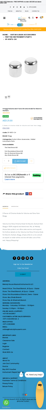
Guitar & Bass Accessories (23, 35)
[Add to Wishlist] (31, 161)
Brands (5, 337)
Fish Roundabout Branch (13, 151)
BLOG (26, 11)
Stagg (10, 136)
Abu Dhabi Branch (11, 155)
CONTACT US (35, 11)
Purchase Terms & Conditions (14, 380)
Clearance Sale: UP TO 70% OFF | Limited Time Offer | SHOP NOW (22, 29)
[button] (41, 16)
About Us (6, 360)
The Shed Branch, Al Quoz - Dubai (26, 288)
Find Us (5, 366)
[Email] (30, 193)
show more (6, 128)
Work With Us (8, 352)
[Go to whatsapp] (6, 402)
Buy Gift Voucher (9, 369)
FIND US (10, 11)
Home (5, 35)
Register (6, 346)
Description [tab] (5, 206)
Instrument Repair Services (13, 372)
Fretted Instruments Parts (18, 37)
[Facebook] (26, 193)
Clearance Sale (9, 340)
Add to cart (21, 161)
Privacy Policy (8, 383)
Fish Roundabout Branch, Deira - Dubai (23, 294)
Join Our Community (11, 363)
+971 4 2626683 (9, 324)
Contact (6, 349)
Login (5, 343)
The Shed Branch (10, 147)
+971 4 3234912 (32, 7)
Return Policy (8, 386)
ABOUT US (18, 11)
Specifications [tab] (14, 206)
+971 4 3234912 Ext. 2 (11, 319)
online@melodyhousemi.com (14, 329)
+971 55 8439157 (9, 313)
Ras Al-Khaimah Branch (13, 153)
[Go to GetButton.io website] (6, 407)
